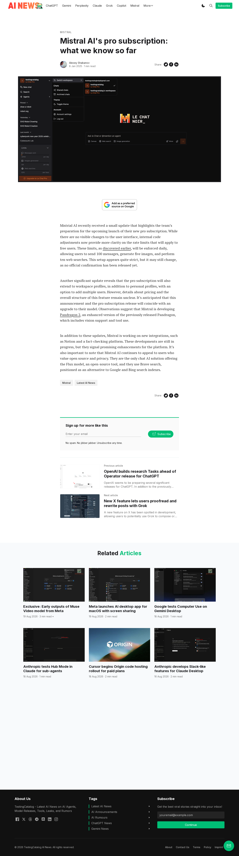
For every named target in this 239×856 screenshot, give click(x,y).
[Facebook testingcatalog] (17, 819)
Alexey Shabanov (79, 62)
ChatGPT (52, 5)
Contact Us (182, 847)
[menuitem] (169, 847)
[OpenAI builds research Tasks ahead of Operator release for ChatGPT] (80, 476)
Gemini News (100, 828)
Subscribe (224, 5)
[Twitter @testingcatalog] (24, 819)
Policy (207, 847)
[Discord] (43, 819)
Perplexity (82, 5)
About (168, 847)
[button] (203, 5)
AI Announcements (104, 812)
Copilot (121, 5)
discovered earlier (117, 248)
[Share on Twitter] (165, 64)
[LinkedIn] (49, 819)
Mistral (134, 5)
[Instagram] (56, 819)
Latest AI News (86, 382)
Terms (196, 847)
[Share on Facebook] (171, 64)
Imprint (219, 847)
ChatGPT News (101, 823)
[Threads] (30, 819)
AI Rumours (99, 817)
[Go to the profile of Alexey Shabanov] (63, 64)
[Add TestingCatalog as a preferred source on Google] (119, 204)
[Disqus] (119, 740)
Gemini (66, 5)
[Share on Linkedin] (176, 64)
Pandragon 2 (70, 314)
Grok (109, 5)
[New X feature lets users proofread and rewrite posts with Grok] (80, 506)
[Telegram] (37, 819)
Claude (97, 5)
